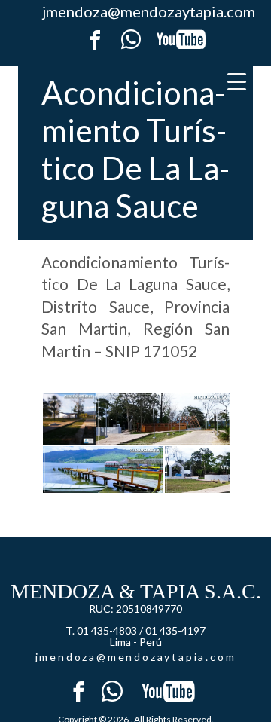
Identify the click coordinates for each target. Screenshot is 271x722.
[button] (68, 419)
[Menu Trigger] (236, 81)
